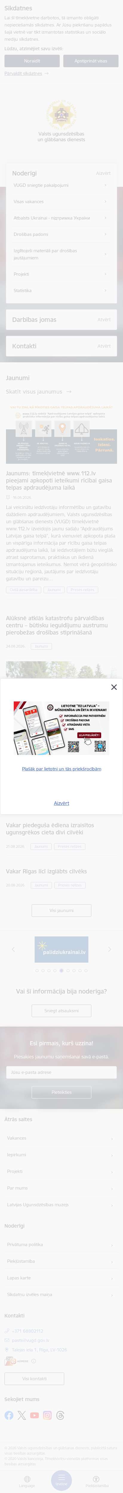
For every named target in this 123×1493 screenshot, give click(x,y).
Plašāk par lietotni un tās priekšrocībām (61, 769)
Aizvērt (61, 803)
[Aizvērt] (114, 687)
